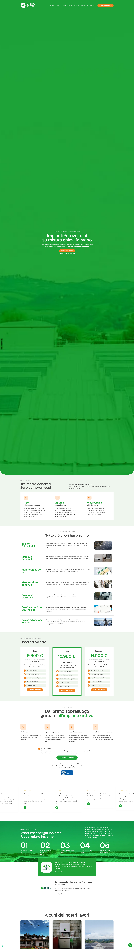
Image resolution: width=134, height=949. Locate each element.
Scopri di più (58, 872)
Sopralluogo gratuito (105, 5)
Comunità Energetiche (81, 5)
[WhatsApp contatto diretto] (130, 945)
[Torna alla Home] (27, 5)
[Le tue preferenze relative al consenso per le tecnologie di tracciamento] (2, 946)
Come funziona (67, 5)
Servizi (52, 5)
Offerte (58, 5)
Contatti (93, 5)
